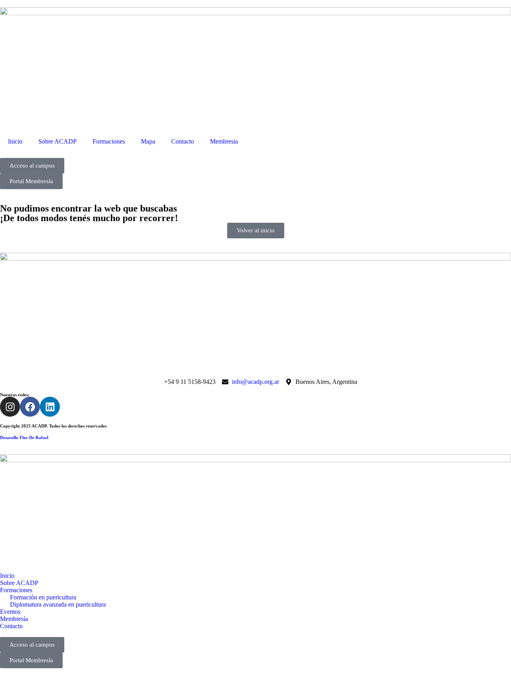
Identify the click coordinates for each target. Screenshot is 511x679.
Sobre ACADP (57, 141)
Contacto (182, 141)
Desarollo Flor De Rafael (24, 437)
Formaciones (109, 141)
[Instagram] (10, 407)
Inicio (15, 141)
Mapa (148, 141)
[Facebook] (30, 407)
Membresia (224, 141)
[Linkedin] (50, 407)
